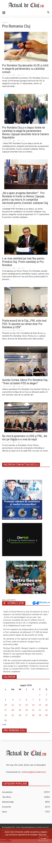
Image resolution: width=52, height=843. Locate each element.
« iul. (4, 724)
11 (12, 704)
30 (46, 715)
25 (12, 715)
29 (40, 715)
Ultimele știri (15, 603)
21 (33, 710)
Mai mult (42, 834)
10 (5, 704)
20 (26, 710)
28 (33, 715)
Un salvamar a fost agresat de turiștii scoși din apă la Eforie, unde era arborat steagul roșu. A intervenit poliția (26, 641)
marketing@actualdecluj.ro (33, 772)
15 (40, 704)
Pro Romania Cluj (14, 730)
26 (20, 715)
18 (12, 710)
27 (26, 715)
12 (20, 704)
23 (46, 710)
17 (5, 710)
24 (5, 715)
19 (20, 710)
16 (46, 704)
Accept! (44, 838)
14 (33, 704)
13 (26, 704)
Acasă (4, 22)
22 (40, 710)
